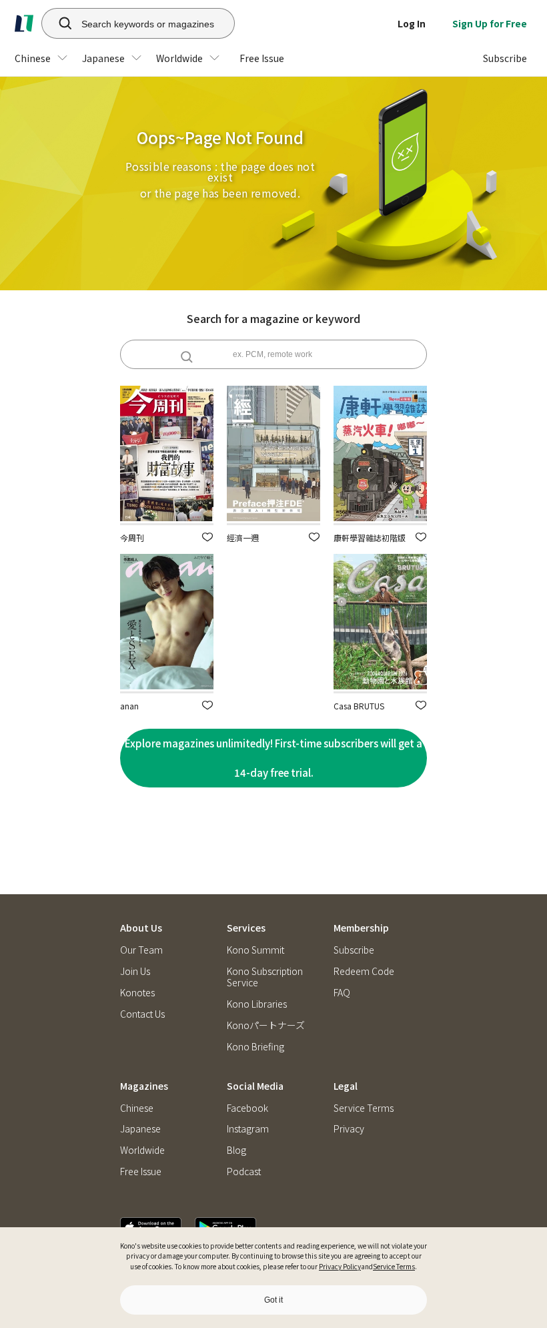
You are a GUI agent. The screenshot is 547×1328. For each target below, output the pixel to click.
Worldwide (142, 1150)
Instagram (248, 1128)
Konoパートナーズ (266, 1025)
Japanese (140, 1128)
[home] (24, 23)
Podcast (244, 1171)
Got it (273, 1300)
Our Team (141, 950)
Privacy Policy (340, 1266)
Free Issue (140, 1171)
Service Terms (394, 1266)
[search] (58, 23)
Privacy (349, 1128)
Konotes (137, 992)
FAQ (342, 992)
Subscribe (354, 950)
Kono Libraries (257, 1004)
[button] (207, 537)
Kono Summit (255, 950)
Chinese (136, 1108)
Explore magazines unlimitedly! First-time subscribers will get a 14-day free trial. (273, 757)
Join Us (135, 971)
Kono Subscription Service (265, 977)
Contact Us (142, 1014)
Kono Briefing (255, 1046)
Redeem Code (364, 971)
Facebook (247, 1108)
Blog (236, 1150)
